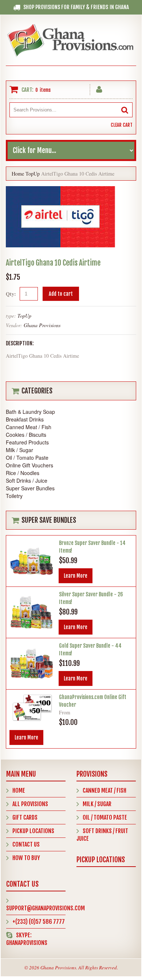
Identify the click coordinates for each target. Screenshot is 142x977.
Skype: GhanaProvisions (26, 938)
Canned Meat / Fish (104, 790)
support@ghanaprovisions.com (45, 908)
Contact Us (26, 844)
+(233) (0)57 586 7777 (38, 921)
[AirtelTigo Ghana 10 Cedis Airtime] (60, 190)
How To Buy (26, 858)
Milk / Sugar (97, 804)
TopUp (32, 173)
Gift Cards (25, 817)
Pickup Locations (33, 831)
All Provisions (30, 804)
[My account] (99, 88)
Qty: (11, 294)
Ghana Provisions (42, 325)
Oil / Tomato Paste (105, 817)
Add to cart (61, 294)
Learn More (75, 576)
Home (18, 173)
